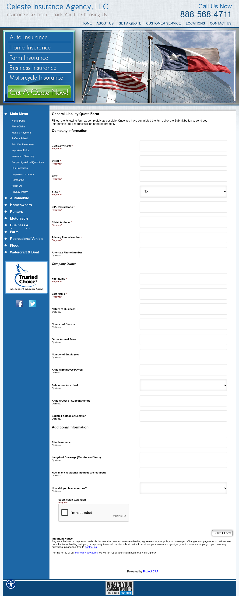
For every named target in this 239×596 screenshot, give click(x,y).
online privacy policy (86, 552)
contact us (91, 547)
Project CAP (150, 571)
